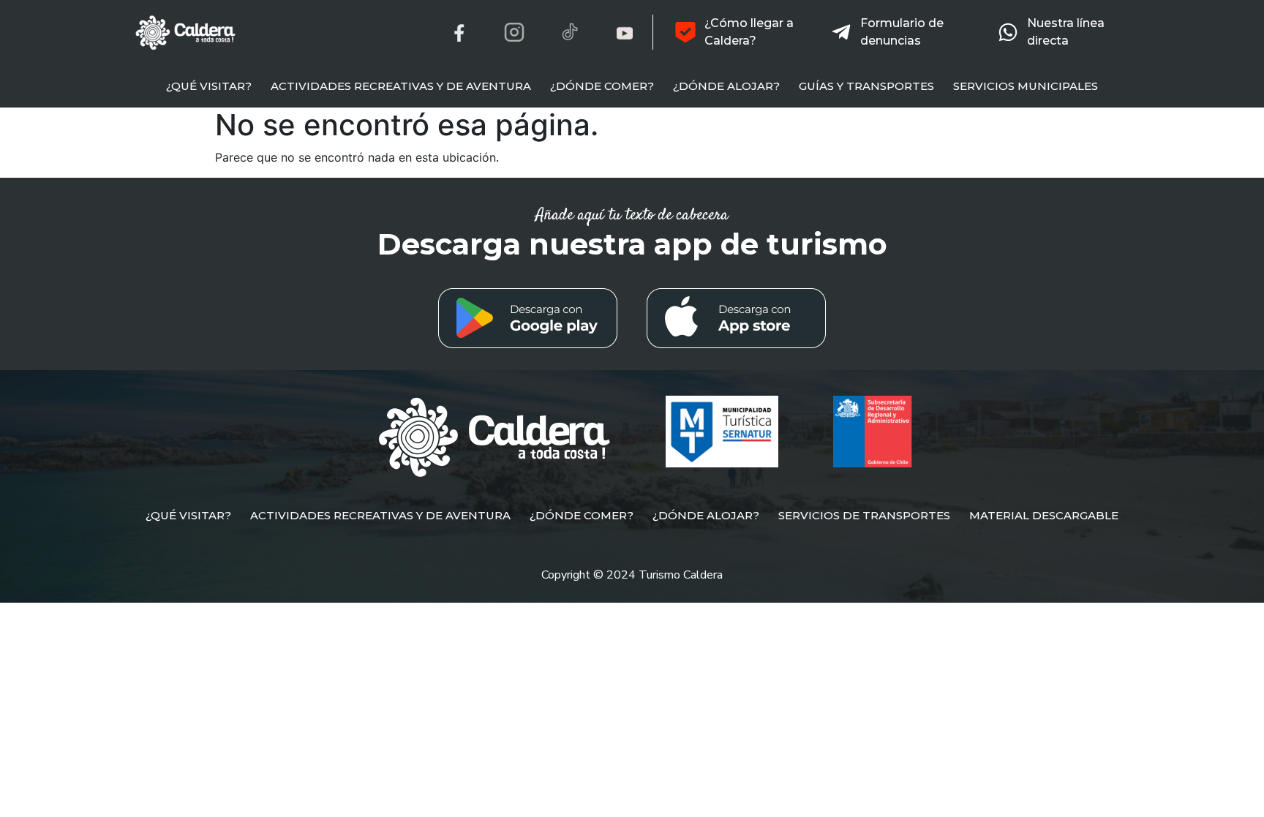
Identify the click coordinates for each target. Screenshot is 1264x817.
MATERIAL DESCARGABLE (1043, 515)
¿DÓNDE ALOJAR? (726, 86)
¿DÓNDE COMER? (602, 86)
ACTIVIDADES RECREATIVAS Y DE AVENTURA (401, 86)
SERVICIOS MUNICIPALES (1025, 86)
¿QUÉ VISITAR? (209, 86)
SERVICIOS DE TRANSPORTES (864, 515)
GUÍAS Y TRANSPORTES (866, 86)
